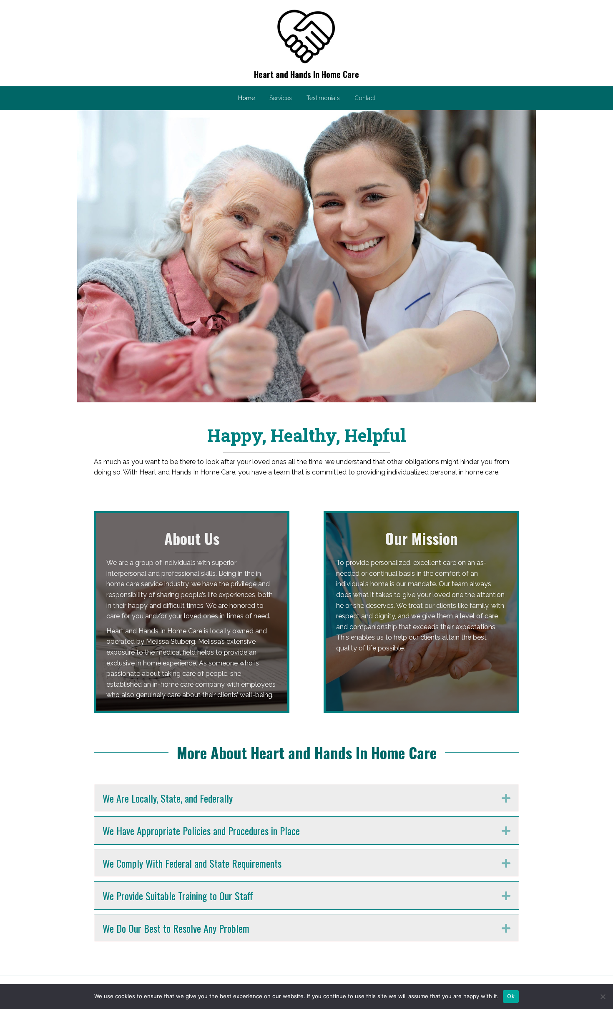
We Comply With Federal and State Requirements (192, 863)
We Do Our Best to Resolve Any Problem (176, 928)
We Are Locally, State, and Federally (168, 798)
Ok (511, 996)
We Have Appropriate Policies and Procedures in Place (201, 830)
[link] (246, 97)
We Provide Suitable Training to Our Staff (178, 895)
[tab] (306, 798)
